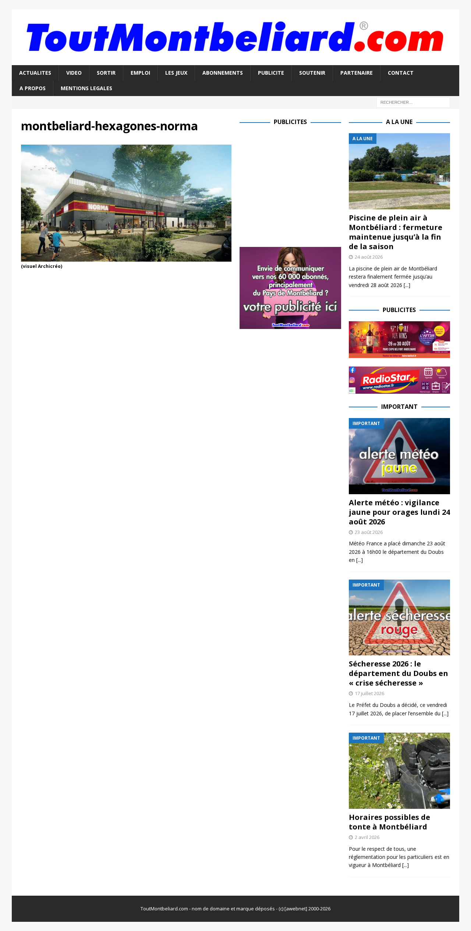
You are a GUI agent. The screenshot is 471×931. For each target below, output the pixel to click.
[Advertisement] (301, 184)
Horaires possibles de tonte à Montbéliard (389, 822)
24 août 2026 (369, 257)
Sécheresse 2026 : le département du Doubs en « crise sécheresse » (398, 673)
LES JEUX (176, 72)
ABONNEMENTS (222, 72)
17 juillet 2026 (369, 693)
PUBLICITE (271, 72)
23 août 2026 (369, 532)
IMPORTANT (399, 407)
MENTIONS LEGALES (86, 88)
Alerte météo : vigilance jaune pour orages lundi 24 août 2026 (399, 512)
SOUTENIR (312, 72)
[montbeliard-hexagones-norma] (126, 257)
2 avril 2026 (367, 837)
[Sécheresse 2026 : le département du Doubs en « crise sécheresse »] (399, 618)
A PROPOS (33, 88)
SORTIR (106, 72)
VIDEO (74, 72)
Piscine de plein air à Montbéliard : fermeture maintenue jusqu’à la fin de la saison (395, 232)
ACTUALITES (35, 72)
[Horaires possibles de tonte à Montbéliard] (399, 771)
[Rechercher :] (413, 102)
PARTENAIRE (356, 72)
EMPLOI (140, 72)
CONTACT (401, 72)
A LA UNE (399, 122)
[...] (407, 285)
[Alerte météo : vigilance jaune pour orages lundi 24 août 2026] (399, 456)
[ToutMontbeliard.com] (235, 60)
